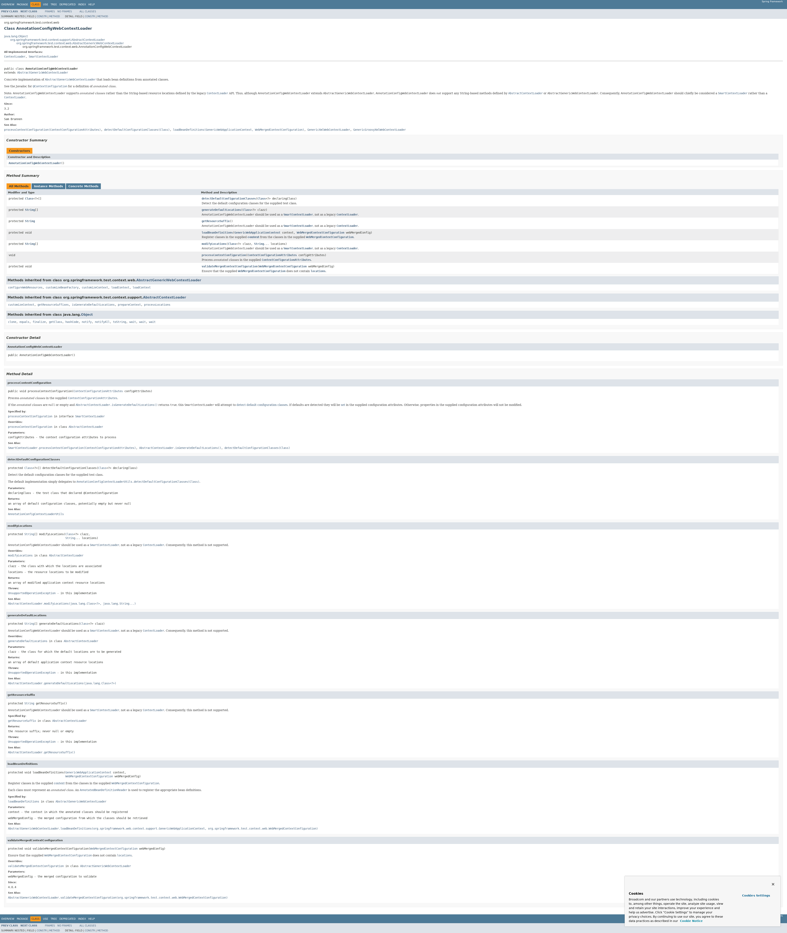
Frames (50, 11)
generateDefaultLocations (221, 209)
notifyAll (102, 321)
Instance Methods (48, 186)
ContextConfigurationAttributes (272, 255)
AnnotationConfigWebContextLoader (35, 163)
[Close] (773, 884)
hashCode (71, 321)
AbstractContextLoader (164, 297)
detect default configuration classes (262, 404)
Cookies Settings (756, 895)
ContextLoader (14, 56)
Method (54, 16)
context (253, 237)
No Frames (64, 11)
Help (91, 4)
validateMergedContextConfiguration (229, 266)
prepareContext (129, 304)
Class (29, 198)
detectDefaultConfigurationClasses (229, 198)
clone (12, 321)
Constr (42, 16)
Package (22, 4)
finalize (39, 321)
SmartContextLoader (43, 56)
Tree (54, 4)
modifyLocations (214, 243)
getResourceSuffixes (53, 304)
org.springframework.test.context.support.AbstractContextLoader (57, 39)
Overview (7, 4)
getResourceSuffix (216, 221)
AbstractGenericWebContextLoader (42, 72)
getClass (55, 321)
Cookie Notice (691, 921)
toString (119, 321)
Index (82, 4)
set (343, 404)
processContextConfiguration (224, 255)
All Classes (88, 11)
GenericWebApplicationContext (257, 232)
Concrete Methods (83, 186)
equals (24, 321)
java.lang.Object (16, 36)
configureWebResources (25, 287)
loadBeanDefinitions (217, 232)
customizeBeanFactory (62, 287)
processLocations (157, 304)
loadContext (120, 287)
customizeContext (95, 287)
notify (87, 321)
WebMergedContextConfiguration (320, 232)
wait (132, 321)
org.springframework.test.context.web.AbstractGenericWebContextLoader (70, 43)
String (30, 209)
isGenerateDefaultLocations (93, 304)
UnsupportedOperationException (32, 593)
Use (45, 4)
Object (87, 315)
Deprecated (67, 4)
